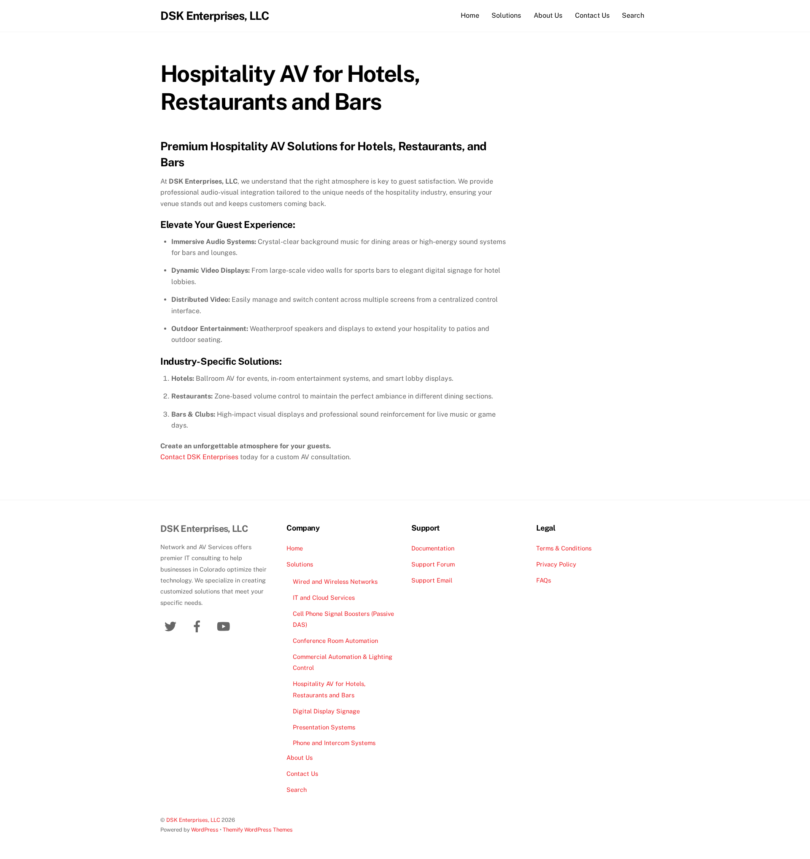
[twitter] (172, 625)
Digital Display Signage (326, 711)
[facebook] (198, 625)
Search (633, 15)
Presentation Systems (324, 727)
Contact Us (592, 15)
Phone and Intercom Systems (334, 742)
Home (470, 15)
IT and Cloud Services (324, 597)
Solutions (506, 15)
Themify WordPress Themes (258, 829)
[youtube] (225, 625)
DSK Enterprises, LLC (193, 820)
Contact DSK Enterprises (199, 457)
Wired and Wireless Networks (335, 581)
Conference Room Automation (335, 640)
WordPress (205, 829)
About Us (548, 15)
